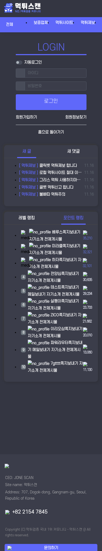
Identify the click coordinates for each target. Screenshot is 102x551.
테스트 (55, 287)
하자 (55, 260)
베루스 (57, 232)
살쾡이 (55, 301)
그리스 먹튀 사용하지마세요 (50, 180)
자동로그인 (33, 62)
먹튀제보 (88, 22)
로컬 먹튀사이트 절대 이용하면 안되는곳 (50, 172)
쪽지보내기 (71, 232)
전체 (12, 24)
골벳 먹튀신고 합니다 (46, 187)
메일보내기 (36, 294)
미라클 (57, 246)
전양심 (55, 273)
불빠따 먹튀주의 (42, 194)
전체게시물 (53, 239)
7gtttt (55, 363)
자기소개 (36, 239)
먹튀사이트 (64, 22)
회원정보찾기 (75, 117)
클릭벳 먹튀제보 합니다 (48, 165)
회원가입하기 (26, 117)
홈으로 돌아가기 (51, 132)
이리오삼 (57, 329)
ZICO (54, 315)
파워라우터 (59, 342)
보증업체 (41, 22)
